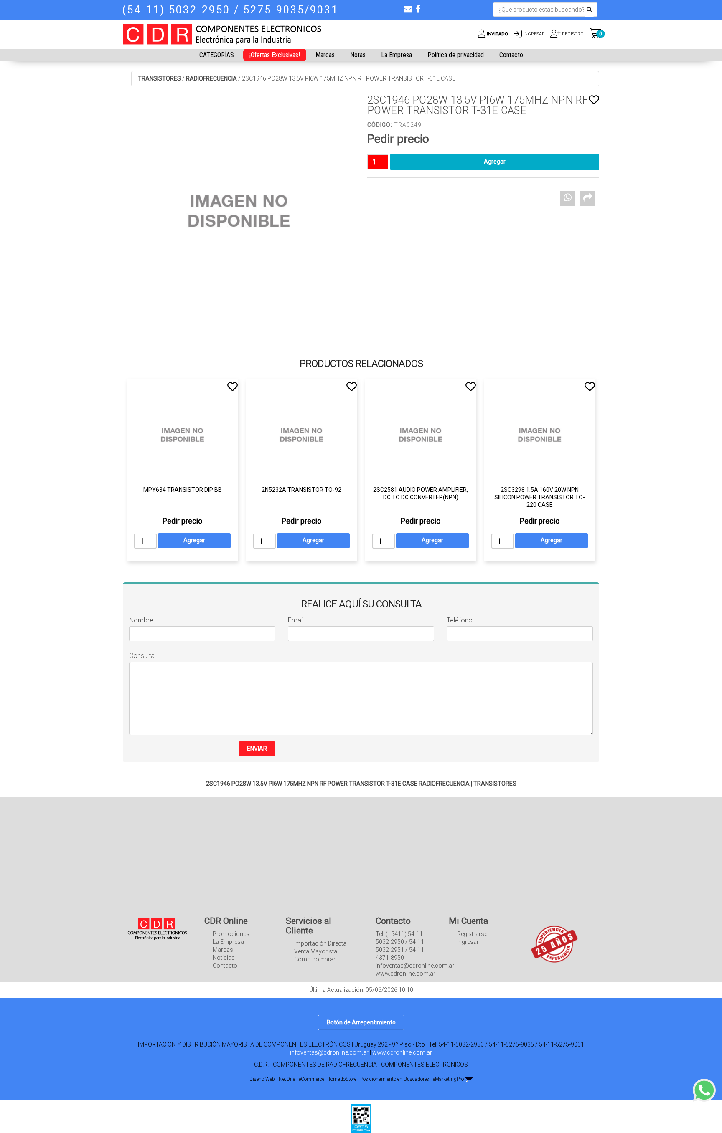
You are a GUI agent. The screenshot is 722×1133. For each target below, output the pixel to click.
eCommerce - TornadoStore (327, 1079)
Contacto (511, 55)
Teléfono (460, 620)
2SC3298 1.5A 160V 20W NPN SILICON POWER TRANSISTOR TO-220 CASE (539, 497)
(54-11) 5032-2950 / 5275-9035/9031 (230, 10)
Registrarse (472, 934)
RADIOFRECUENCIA (211, 78)
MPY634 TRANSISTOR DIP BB (182, 489)
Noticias (224, 957)
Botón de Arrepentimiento (361, 1022)
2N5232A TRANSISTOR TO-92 (301, 489)
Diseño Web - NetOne (272, 1079)
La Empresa (396, 55)
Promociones (231, 934)
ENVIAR (257, 748)
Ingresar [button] (534, 34)
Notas (358, 55)
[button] (407, 9)
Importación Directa (320, 943)
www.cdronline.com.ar (402, 1052)
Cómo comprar (315, 959)
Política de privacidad (455, 55)
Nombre (141, 620)
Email (296, 620)
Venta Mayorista (315, 951)
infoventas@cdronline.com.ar (329, 1052)
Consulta (142, 656)
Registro (572, 34)
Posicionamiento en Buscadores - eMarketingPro (412, 1079)
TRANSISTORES (159, 78)
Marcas (325, 55)
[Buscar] (589, 10)
